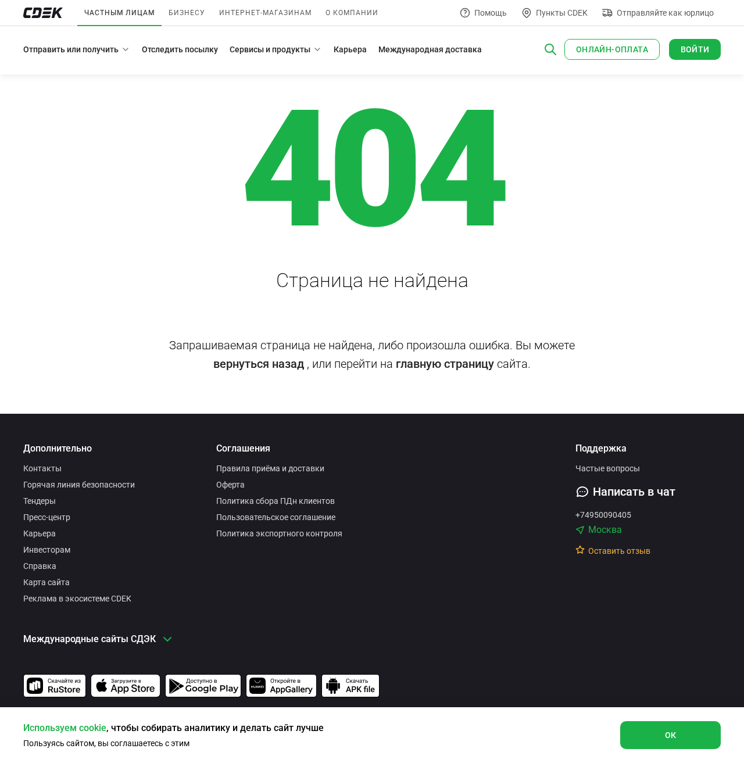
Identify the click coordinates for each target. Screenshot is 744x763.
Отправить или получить (71, 49)
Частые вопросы (607, 468)
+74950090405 (603, 515)
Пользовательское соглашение (275, 517)
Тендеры (39, 501)
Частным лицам (119, 13)
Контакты (42, 468)
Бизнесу (187, 13)
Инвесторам (46, 549)
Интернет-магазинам (265, 13)
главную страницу (445, 364)
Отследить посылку (180, 49)
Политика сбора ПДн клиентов (275, 501)
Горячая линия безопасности (79, 484)
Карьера (350, 49)
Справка (39, 566)
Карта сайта (46, 582)
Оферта (230, 484)
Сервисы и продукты (270, 49)
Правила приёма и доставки (270, 468)
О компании (352, 13)
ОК (671, 735)
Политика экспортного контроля (279, 533)
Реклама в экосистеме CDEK (77, 598)
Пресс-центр (46, 517)
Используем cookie (64, 727)
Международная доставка (430, 49)
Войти (695, 49)
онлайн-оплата (612, 49)
